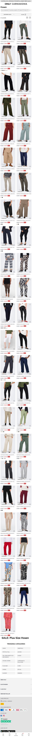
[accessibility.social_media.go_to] (1, 716)
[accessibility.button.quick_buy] (14, 39)
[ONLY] (16, 4)
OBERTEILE (20, 648)
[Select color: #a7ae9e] (2, 431)
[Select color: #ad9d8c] (1, 431)
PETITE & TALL (6, 652)
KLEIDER (5, 673)
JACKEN (19, 652)
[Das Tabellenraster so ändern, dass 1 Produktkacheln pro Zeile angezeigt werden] (27, 18)
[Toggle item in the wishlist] (14, 22)
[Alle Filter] (23, 14)
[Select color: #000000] (2, 197)
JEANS (4, 648)
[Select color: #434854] (2, 458)
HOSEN (19, 655)
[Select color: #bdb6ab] (1, 458)
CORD (19, 666)
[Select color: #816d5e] (17, 224)
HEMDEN (20, 673)
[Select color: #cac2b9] (3, 458)
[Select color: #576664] (5, 458)
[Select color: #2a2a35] (2, 70)
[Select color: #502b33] (3, 70)
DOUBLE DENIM (6, 660)
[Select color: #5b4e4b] (2, 224)
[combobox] (8, 14)
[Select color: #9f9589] (1, 70)
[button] (8, 30)
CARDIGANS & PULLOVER (21, 661)
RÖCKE (19, 669)
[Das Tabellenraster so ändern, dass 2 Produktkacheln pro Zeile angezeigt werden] (30, 18)
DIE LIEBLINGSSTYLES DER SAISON (8, 656)
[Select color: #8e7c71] (5, 70)
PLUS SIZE (5, 666)
